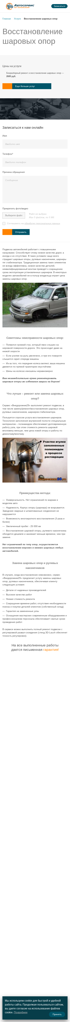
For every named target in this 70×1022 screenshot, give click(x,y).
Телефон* (7, 154)
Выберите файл (13, 215)
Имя (4, 135)
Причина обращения (13, 172)
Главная (6, 18)
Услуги (17, 18)
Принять (57, 1014)
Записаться (59, 6)
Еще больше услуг (25, 86)
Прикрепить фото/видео (15, 208)
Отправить (20, 232)
